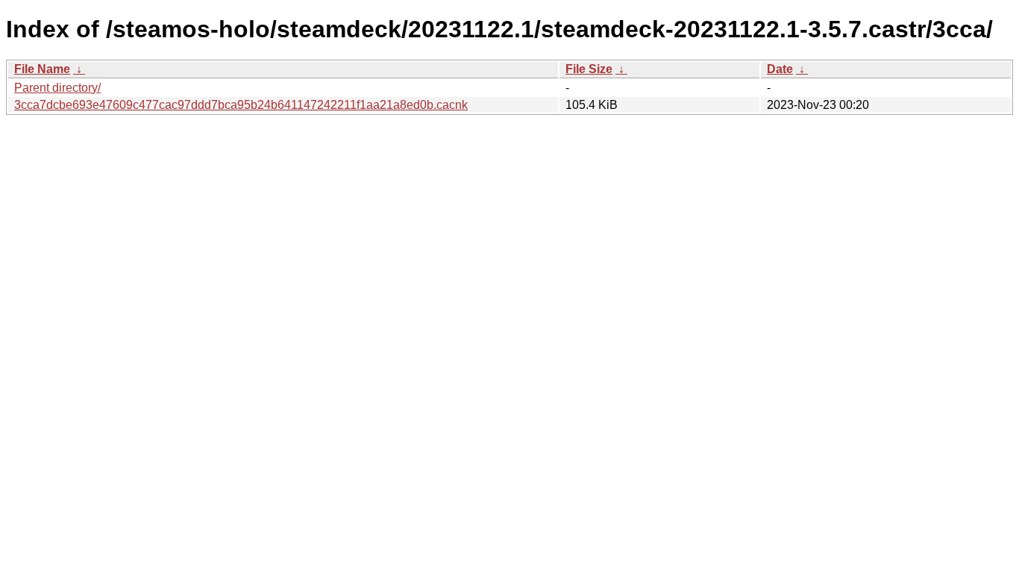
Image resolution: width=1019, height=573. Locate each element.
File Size (588, 69)
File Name (42, 69)
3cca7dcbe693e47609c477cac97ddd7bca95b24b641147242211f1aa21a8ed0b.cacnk (241, 104)
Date (780, 69)
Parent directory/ (57, 87)
